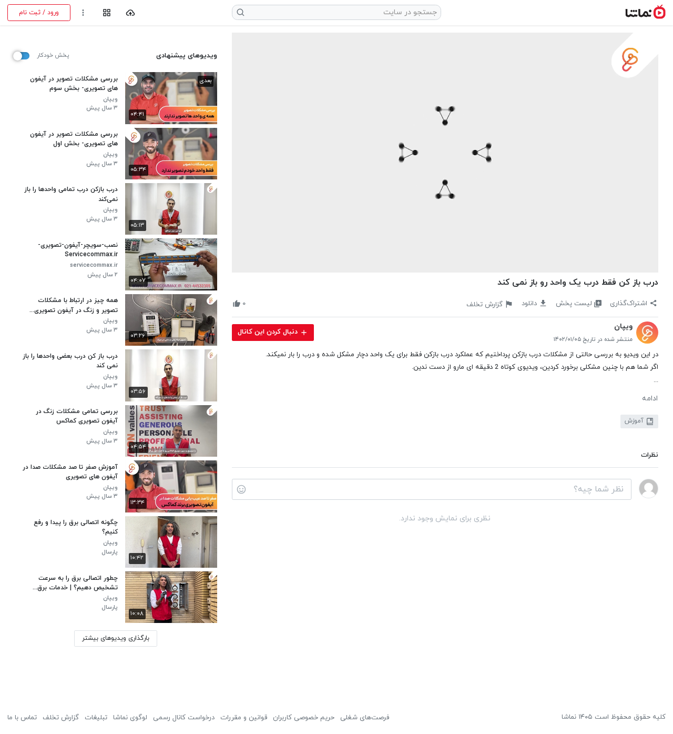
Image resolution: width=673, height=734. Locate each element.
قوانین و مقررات (243, 717)
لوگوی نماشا (130, 717)
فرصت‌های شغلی (364, 717)
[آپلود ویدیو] (130, 13)
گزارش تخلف (61, 717)
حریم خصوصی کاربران (303, 717)
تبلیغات (96, 717)
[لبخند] (241, 489)
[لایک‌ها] (253, 303)
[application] (445, 153)
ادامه (650, 399)
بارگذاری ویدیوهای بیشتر (115, 638)
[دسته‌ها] (106, 13)
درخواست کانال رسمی (184, 717)
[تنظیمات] (83, 13)
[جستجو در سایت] (241, 12)
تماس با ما (22, 717)
